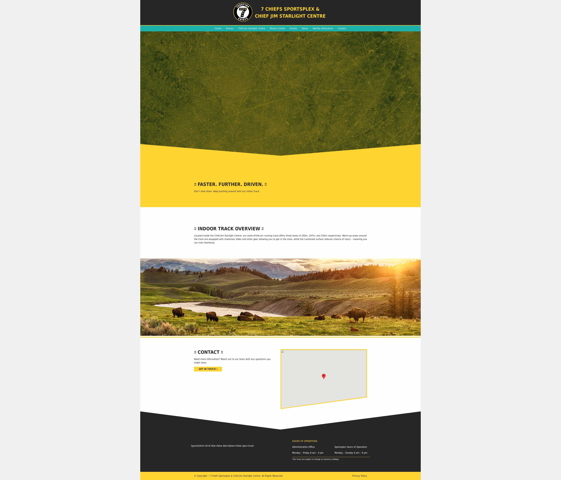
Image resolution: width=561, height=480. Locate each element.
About (305, 28)
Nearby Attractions (323, 28)
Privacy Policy (359, 475)
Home (218, 28)
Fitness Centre (277, 28)
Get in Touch (207, 369)
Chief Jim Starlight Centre (251, 28)
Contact (342, 28)
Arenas (229, 28)
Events (293, 28)
